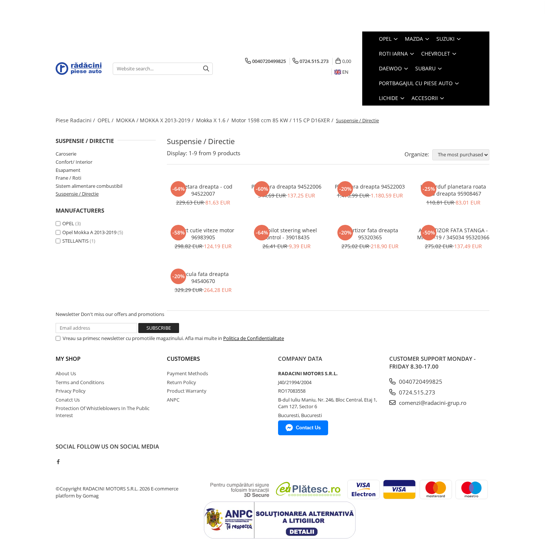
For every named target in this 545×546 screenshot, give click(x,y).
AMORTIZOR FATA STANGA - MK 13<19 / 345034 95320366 (453, 234)
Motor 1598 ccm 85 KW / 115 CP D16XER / (283, 120)
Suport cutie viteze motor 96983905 (203, 234)
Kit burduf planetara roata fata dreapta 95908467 (453, 190)
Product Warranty (187, 390)
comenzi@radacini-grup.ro (431, 402)
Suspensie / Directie (77, 193)
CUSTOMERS (183, 358)
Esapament (68, 170)
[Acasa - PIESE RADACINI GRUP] (79, 68)
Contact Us (308, 427)
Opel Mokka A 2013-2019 (89, 232)
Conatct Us (68, 399)
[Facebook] (58, 461)
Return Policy (181, 382)
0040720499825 (419, 381)
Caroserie (66, 153)
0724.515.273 (416, 392)
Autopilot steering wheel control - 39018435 (286, 234)
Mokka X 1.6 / (213, 120)
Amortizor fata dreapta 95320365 (369, 234)
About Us (66, 373)
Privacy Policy (71, 390)
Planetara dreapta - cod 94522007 (203, 190)
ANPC (173, 399)
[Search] (206, 69)
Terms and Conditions (80, 382)
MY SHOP (68, 358)
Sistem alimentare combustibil (89, 186)
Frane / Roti (68, 177)
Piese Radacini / (76, 120)
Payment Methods (187, 373)
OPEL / (106, 120)
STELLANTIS (75, 240)
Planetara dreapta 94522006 (286, 186)
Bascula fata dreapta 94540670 (203, 277)
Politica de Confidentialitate (253, 338)
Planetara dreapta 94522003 (370, 186)
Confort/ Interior (74, 162)
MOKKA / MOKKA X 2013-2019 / (155, 120)
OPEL (68, 223)
